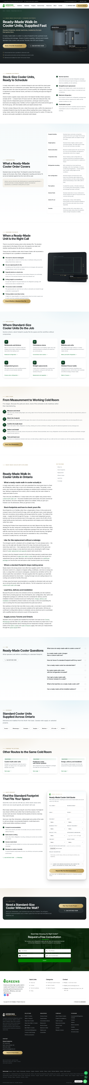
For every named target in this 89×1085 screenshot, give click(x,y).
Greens (14, 1001)
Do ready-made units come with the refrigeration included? (57, 671)
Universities (43, 1032)
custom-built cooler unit (9, 498)
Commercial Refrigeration (31, 1030)
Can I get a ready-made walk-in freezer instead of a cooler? (56, 678)
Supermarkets (43, 1018)
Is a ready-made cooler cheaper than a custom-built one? (57, 654)
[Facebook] (5, 995)
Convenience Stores (45, 1020)
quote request (14, 627)
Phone (69, 812)
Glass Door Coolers (29, 1020)
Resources (49, 5)
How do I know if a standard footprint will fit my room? (64, 660)
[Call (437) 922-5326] (86, 1077)
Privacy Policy (69, 1082)
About (55, 5)
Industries (26, 5)
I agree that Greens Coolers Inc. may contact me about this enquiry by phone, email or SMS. (68, 865)
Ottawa (45, 1071)
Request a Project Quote (12, 1052)
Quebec (73, 1027)
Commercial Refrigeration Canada (77, 1017)
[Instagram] (8, 995)
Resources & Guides (60, 1023)
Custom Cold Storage (30, 1032)
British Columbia (75, 1024)
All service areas (75, 1031)
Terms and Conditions (77, 1082)
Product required (72, 825)
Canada (10, 1071)
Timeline (52, 839)
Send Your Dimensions (12, 444)
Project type (52, 832)
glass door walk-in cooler (25, 556)
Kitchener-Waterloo (55, 1071)
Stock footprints (61, 469)
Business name (71, 805)
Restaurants (43, 1023)
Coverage (60, 481)
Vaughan (35, 728)
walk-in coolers (14, 625)
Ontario (63, 728)
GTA (19, 621)
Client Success (59, 1020)
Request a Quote (60, 1030)
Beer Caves (27, 1025)
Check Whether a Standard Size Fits (15, 301)
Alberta (72, 1022)
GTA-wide (53, 728)
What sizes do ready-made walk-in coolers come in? (64, 648)
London (49, 1071)
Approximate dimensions (73, 832)
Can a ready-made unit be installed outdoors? (61, 689)
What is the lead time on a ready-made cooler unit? (63, 684)
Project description (54, 851)
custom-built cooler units (10, 585)
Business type (53, 825)
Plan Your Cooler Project (70, 906)
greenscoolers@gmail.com (71, 1)
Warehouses (43, 1030)
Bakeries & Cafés (44, 1027)
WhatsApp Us (13, 1056)
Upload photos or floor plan (65, 845)
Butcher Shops (43, 1025)
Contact (60, 5)
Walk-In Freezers (29, 1018)
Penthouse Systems (29, 1034)
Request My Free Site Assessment (66, 870)
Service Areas (40, 5)
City (68, 819)
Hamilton (41, 1071)
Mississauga (6, 621)
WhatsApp (19, 857)
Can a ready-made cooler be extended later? (61, 665)
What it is (60, 467)
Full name (52, 805)
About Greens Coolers (61, 1016)
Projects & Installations (61, 1018)
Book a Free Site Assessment (13, 45)
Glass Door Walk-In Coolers (31, 1023)
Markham (44, 728)
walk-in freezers (26, 625)
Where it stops (61, 475)
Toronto (47, 619)
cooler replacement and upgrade (17, 551)
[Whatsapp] (85, 1081)
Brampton (26, 728)
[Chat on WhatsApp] (86, 1073)
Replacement (61, 472)
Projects (33, 5)
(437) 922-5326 (71, 5)
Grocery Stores (43, 1016)
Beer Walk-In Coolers (29, 1027)
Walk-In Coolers (28, 1016)
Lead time (60, 478)
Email (51, 812)
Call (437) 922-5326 (38, 45)
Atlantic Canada (75, 1029)
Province (52, 819)
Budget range (71, 839)
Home (4, 10)
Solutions (19, 5)
